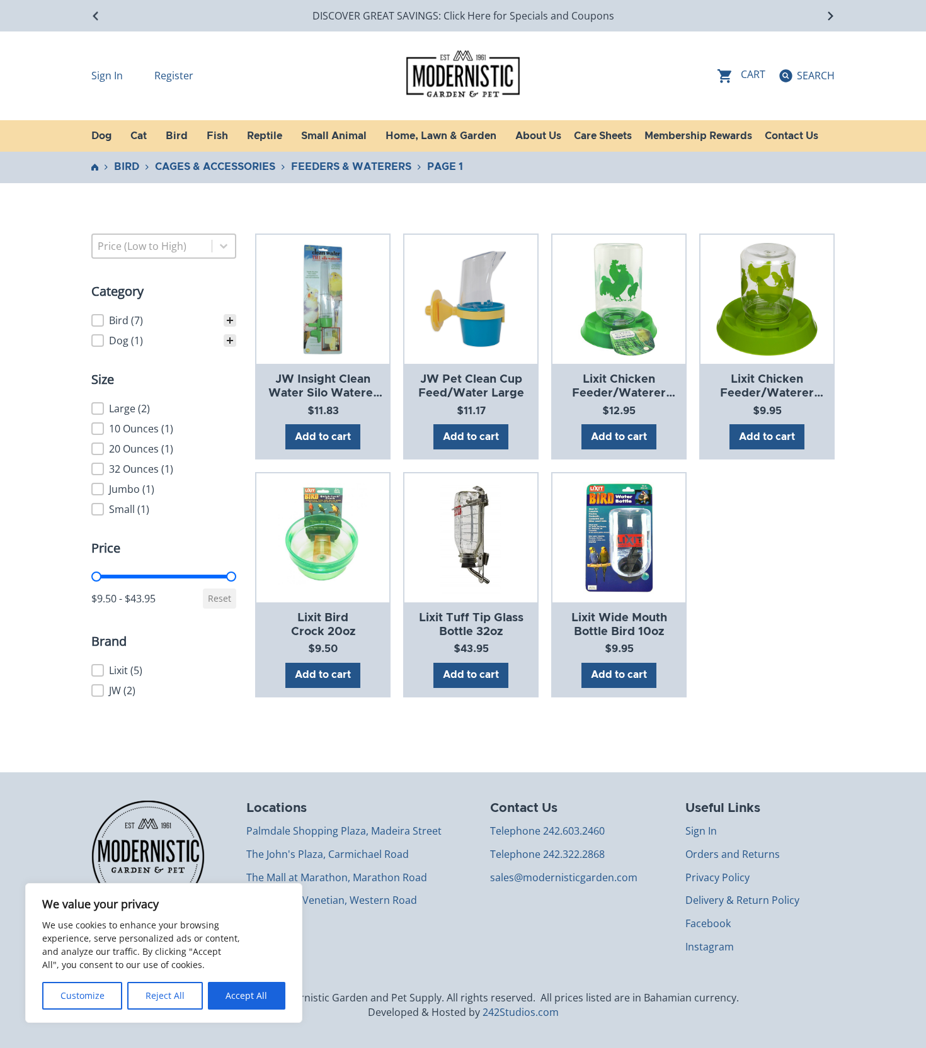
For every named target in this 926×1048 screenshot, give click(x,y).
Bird (126, 167)
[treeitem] (163, 320)
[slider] (96, 577)
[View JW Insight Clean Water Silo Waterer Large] (322, 299)
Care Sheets (603, 136)
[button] (163, 320)
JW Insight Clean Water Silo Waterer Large (323, 393)
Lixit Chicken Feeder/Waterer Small (767, 393)
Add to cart (323, 437)
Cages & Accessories (215, 167)
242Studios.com (521, 1012)
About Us (538, 136)
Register (173, 75)
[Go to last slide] (96, 16)
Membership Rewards (698, 136)
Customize (82, 995)
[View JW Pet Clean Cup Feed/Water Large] (470, 299)
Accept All (246, 995)
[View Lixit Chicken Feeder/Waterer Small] (767, 299)
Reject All (165, 995)
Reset (219, 598)
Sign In (108, 75)
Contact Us (791, 136)
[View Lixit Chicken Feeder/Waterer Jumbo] (619, 299)
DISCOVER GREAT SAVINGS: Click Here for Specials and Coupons (463, 16)
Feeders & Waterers (351, 167)
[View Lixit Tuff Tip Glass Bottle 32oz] (470, 537)
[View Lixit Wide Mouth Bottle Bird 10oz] (619, 537)
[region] (163, 953)
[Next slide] (830, 16)
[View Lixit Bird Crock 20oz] (323, 537)
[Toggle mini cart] (741, 75)
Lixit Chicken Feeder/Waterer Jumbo (619, 393)
